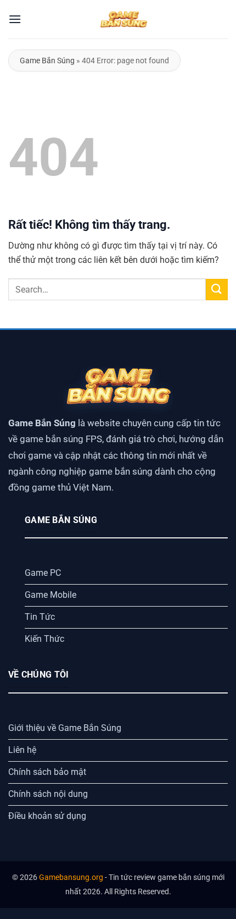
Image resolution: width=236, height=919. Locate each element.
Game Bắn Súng (47, 60)
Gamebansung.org (71, 877)
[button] (14, 18)
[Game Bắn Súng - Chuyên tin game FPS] (123, 19)
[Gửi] (217, 289)
